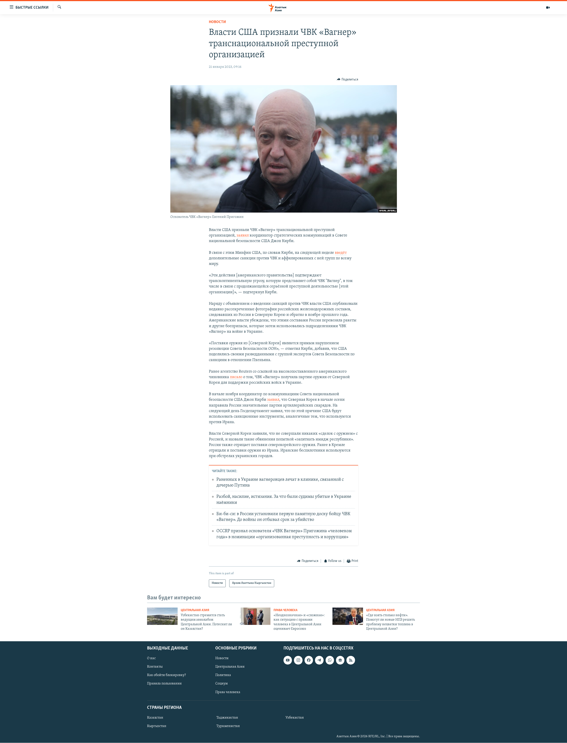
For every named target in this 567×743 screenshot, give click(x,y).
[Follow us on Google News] (340, 660)
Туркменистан (228, 726)
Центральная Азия (195, 610)
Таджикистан (227, 718)
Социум (221, 684)
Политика (223, 675)
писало (236, 377)
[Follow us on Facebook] (309, 660)
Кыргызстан (156, 726)
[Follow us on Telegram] (319, 660)
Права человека (285, 610)
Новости (217, 22)
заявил (243, 236)
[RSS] (350, 660)
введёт (341, 253)
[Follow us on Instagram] (298, 660)
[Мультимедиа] (548, 7)
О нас (151, 658)
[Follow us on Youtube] (288, 660)
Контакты (155, 667)
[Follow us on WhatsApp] (330, 660)
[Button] (347, 79)
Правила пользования (164, 684)
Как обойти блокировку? (166, 675)
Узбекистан (294, 718)
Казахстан (155, 718)
